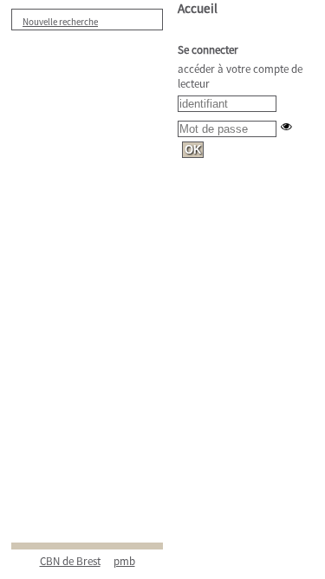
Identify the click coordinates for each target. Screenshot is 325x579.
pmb (124, 561)
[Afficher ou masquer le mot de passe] (286, 126)
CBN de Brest (70, 561)
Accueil (198, 8)
